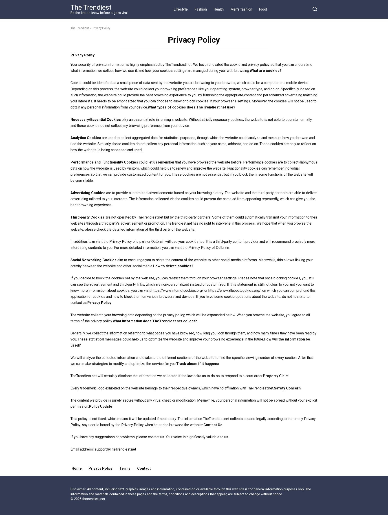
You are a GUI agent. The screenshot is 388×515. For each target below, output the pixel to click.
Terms (124, 468)
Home (77, 468)
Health (219, 9)
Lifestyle (181, 9)
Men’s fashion (241, 9)
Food (263, 9)
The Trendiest (91, 7)
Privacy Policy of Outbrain (208, 247)
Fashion (200, 9)
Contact (144, 468)
